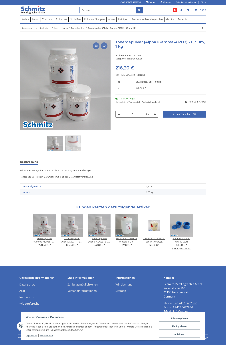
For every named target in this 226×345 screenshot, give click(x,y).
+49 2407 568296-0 (185, 303)
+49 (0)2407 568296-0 (131, 2)
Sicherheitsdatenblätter (186, 2)
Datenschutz (46, 335)
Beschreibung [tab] (29, 161)
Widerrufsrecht (29, 303)
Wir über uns (123, 284)
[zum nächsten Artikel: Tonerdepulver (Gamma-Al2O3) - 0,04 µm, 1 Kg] (203, 28)
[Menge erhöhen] (154, 114)
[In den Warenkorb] (22, 38)
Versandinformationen (82, 291)
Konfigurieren (179, 326)
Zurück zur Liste (29, 28)
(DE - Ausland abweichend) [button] (148, 102)
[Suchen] (139, 10)
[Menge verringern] (119, 114)
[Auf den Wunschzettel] (104, 45)
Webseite (166, 2)
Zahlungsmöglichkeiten (82, 284)
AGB (22, 291)
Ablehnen (179, 334)
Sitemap (120, 291)
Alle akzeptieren (179, 318)
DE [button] (202, 2)
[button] (181, 10)
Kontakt (152, 2)
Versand (141, 74)
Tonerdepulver (134, 58)
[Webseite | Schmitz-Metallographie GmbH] (174, 10)
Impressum (31, 335)
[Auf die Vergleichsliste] (96, 45)
